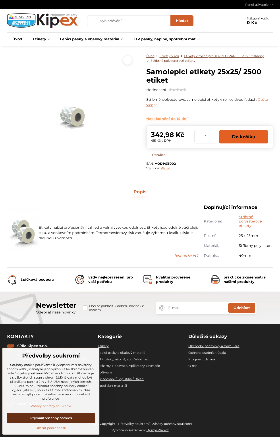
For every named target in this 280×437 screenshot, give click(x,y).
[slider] (177, 90)
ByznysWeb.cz (158, 430)
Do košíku (243, 136)
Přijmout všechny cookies (51, 418)
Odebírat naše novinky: (56, 312)
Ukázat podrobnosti (51, 428)
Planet (166, 168)
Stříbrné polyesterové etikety (250, 221)
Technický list (186, 255)
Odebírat (242, 308)
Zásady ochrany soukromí (172, 424)
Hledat (182, 21)
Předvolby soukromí (134, 424)
